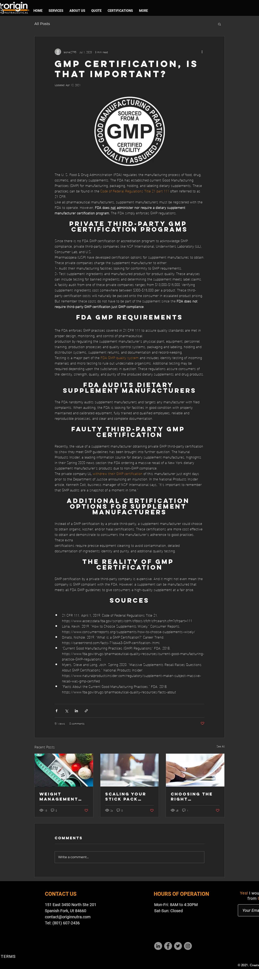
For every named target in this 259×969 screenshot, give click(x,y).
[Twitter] (178, 946)
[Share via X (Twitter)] (66, 711)
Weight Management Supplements (59, 796)
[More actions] (202, 51)
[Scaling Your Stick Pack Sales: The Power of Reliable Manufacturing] (129, 770)
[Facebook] (168, 946)
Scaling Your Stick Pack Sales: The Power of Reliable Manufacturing (129, 796)
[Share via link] (86, 711)
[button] (219, 24)
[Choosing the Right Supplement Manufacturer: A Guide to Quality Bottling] (195, 770)
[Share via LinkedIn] (76, 711)
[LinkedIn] (158, 946)
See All (221, 746)
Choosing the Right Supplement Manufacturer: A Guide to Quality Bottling (194, 796)
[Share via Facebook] (56, 711)
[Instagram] (188, 946)
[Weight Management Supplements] (64, 770)
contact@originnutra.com (68, 916)
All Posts (42, 24)
